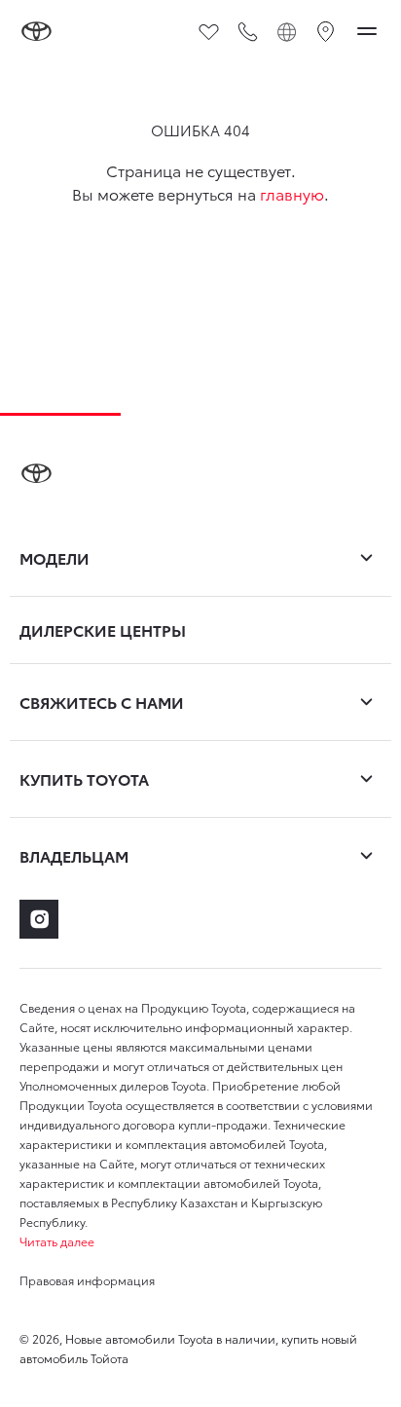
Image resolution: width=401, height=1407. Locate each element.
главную (292, 193)
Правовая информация (87, 1280)
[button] (200, 1241)
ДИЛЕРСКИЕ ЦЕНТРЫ (102, 630)
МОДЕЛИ (54, 557)
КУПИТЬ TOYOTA (84, 778)
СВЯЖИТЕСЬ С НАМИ (101, 701)
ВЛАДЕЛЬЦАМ (73, 855)
